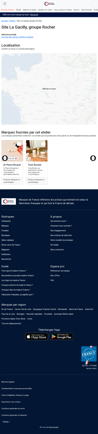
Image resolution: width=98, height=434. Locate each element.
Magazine (5, 249)
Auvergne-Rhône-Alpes (64, 314)
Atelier (12, 21)
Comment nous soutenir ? (61, 226)
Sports (76, 10)
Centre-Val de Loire (23, 309)
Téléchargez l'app (49, 329)
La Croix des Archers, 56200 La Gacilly (17, 37)
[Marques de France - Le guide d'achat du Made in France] (50, 3)
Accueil (4, 21)
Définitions (5, 254)
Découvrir (34, 15)
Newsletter (6, 259)
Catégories (6, 221)
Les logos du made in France (13, 280)
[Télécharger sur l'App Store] (36, 336)
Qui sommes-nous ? (58, 221)
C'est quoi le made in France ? (13, 271)
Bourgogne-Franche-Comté (44, 309)
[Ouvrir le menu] (4, 3)
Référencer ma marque (60, 271)
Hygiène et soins (45, 10)
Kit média (54, 245)
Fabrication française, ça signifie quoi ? (17, 294)
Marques (5, 226)
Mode (18, 10)
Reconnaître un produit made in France (17, 275)
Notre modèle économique (61, 240)
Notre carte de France (10, 245)
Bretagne (20, 314)
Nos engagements (58, 230)
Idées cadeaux (7, 240)
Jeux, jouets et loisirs (63, 10)
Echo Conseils (53, 427)
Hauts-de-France (76, 309)
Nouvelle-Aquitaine (34, 314)
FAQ (52, 280)
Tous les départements (11, 323)
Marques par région (13, 304)
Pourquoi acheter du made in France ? (17, 285)
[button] (49, 401)
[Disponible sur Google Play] (61, 336)
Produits (5, 230)
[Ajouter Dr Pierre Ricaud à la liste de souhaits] (19, 144)
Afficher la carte (49, 89)
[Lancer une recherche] (94, 4)
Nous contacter (57, 249)
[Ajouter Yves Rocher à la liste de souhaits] (43, 144)
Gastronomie (86, 10)
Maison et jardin (29, 10)
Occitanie (48, 314)
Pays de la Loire (8, 314)
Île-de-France (7, 309)
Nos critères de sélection (61, 235)
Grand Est (89, 309)
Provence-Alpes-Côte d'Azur (13, 319)
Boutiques (5, 235)
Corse (29, 319)
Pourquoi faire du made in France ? (15, 290)
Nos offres (55, 275)
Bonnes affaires (7, 10)
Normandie (62, 309)
